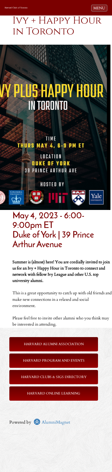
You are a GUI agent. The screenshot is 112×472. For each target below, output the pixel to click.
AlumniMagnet (55, 422)
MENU (100, 8)
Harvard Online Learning (53, 393)
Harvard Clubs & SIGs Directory (53, 377)
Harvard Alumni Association (54, 344)
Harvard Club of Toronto (16, 8)
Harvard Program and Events (54, 360)
